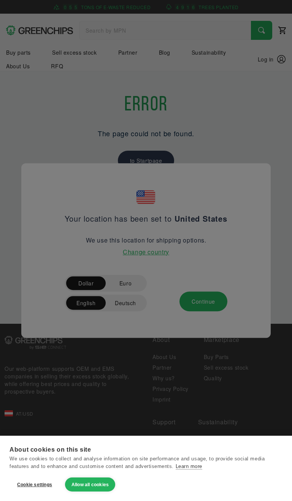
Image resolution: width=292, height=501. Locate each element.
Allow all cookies (90, 484)
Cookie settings (34, 484)
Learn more (189, 466)
